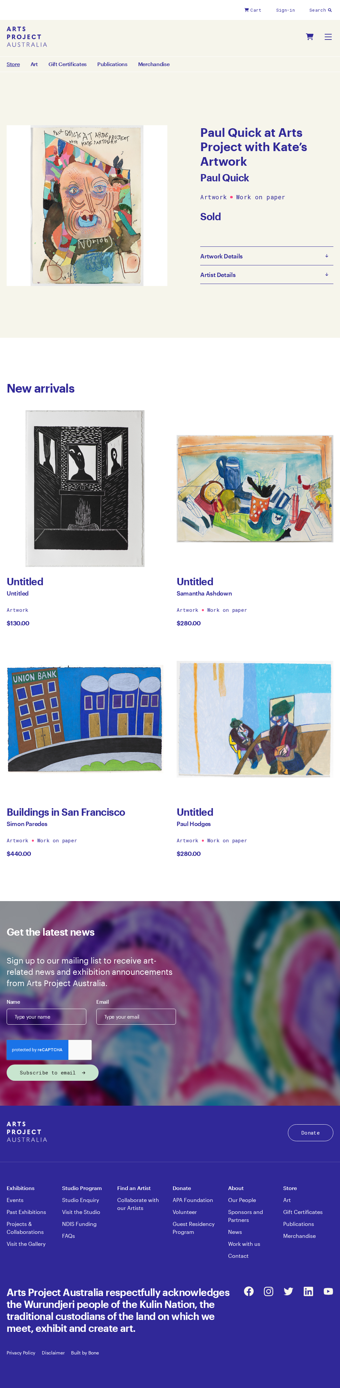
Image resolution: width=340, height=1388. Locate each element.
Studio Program (82, 1188)
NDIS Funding (79, 1224)
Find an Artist (134, 1188)
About (236, 1188)
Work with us (244, 1244)
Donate (310, 1132)
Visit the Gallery (26, 1244)
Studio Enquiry (80, 1200)
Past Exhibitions (26, 1212)
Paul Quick (224, 177)
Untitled (18, 593)
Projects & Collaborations (25, 1228)
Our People (242, 1200)
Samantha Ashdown (204, 593)
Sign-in (285, 10)
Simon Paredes (27, 823)
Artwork (213, 197)
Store (290, 1188)
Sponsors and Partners (245, 1216)
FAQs (68, 1236)
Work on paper (261, 197)
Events (15, 1200)
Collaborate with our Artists (138, 1204)
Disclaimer (53, 1352)
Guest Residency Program (193, 1228)
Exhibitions (21, 1188)
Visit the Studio (81, 1212)
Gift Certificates (67, 64)
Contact (238, 1255)
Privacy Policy (21, 1352)
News (235, 1232)
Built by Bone (85, 1352)
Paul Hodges (194, 823)
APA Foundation (193, 1200)
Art (34, 64)
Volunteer (185, 1212)
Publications (112, 64)
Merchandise (154, 64)
